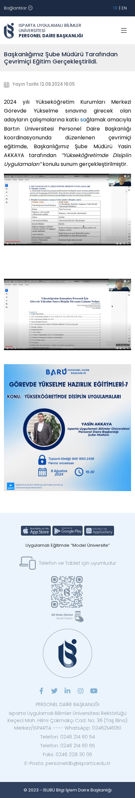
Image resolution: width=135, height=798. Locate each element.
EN (124, 8)
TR (115, 8)
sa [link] (83, 119)
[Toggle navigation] (124, 31)
